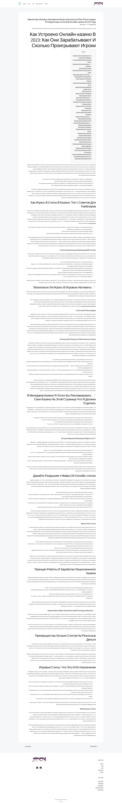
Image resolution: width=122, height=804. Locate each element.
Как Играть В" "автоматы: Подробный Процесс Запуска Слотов (83, 129)
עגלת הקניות (100, 770)
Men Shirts (100, 783)
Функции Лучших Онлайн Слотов (82, 121)
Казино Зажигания (86, 146)
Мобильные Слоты (86, 110)
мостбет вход (92, 223)
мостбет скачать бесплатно (89, 306)
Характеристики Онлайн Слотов (82, 158)
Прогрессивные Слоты (85, 142)
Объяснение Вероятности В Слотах (82, 144)
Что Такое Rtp (87, 152)
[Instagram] (37, 768)
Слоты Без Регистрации (85, 68)
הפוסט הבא (27, 746)
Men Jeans (100, 781)
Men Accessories (99, 787)
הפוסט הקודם (94, 746)
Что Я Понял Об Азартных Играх (82, 150)
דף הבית (46, 3)
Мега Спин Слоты (86, 91)
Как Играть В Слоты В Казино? (83, 148)
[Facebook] (41, 768)
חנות (33, 3)
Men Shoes (100, 785)
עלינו (29, 3)
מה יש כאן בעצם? (39, 3)
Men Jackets (100, 789)
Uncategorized (92, 24)
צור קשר (24, 3)
